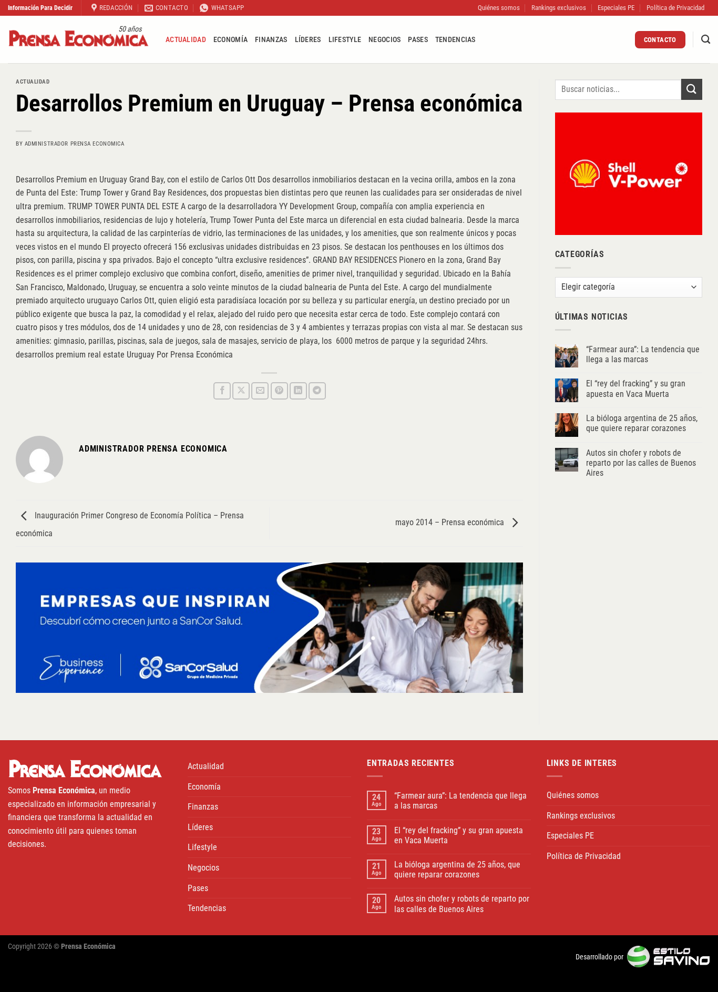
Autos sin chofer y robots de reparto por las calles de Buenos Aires (641, 463)
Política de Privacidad (675, 8)
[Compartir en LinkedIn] (298, 391)
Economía (230, 39)
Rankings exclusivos (558, 8)
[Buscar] (705, 39)
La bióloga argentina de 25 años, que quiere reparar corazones (642, 423)
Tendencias (455, 39)
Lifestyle (345, 39)
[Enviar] (691, 89)
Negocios (384, 39)
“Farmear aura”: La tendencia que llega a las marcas (643, 354)
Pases (417, 39)
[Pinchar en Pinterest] (279, 391)
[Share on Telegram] (317, 391)
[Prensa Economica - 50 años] (79, 39)
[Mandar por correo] (260, 391)
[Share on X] (241, 391)
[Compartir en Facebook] (222, 391)
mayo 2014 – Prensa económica (450, 523)
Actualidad (186, 39)
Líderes (308, 39)
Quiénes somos (499, 8)
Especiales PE (616, 8)
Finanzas (271, 39)
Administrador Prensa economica (75, 143)
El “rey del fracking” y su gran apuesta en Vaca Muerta (635, 388)
